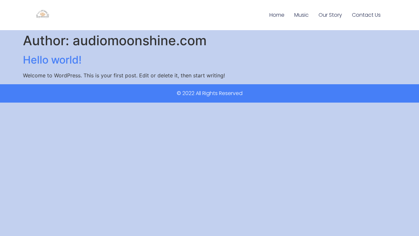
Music (301, 15)
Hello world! (52, 59)
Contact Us (366, 15)
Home (276, 15)
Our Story (330, 15)
